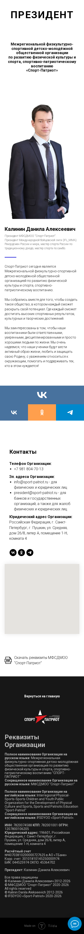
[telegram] (70, 412)
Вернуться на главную (42, 696)
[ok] (42, 412)
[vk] (42, 395)
